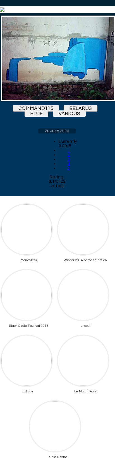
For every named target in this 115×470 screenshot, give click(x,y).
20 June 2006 (57, 131)
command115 (35, 108)
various (69, 113)
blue (36, 113)
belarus (80, 108)
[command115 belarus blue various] (57, 58)
